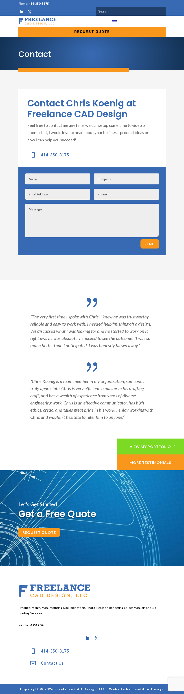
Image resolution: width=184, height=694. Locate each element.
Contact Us (52, 663)
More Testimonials (150, 462)
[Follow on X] (29, 12)
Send (150, 244)
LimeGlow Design (147, 689)
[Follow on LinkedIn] (21, 12)
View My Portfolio (150, 446)
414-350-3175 (39, 3)
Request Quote (39, 532)
